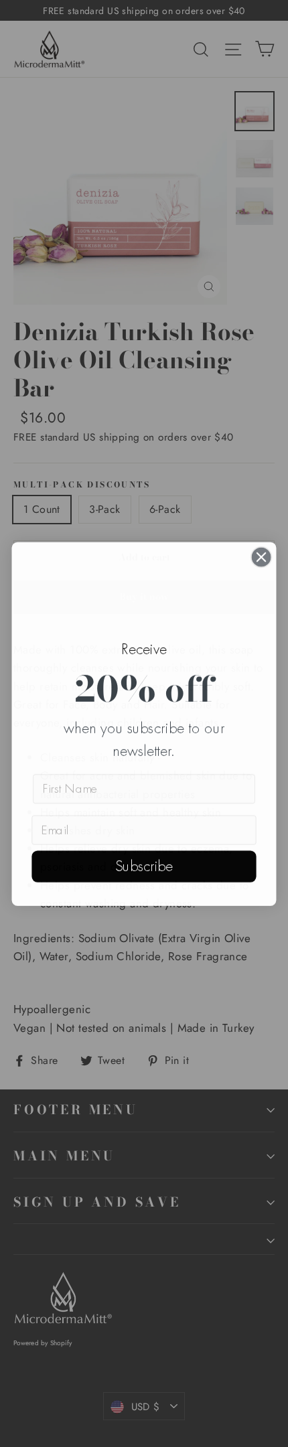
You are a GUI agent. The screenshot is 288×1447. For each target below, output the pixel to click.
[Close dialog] (261, 556)
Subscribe (144, 865)
